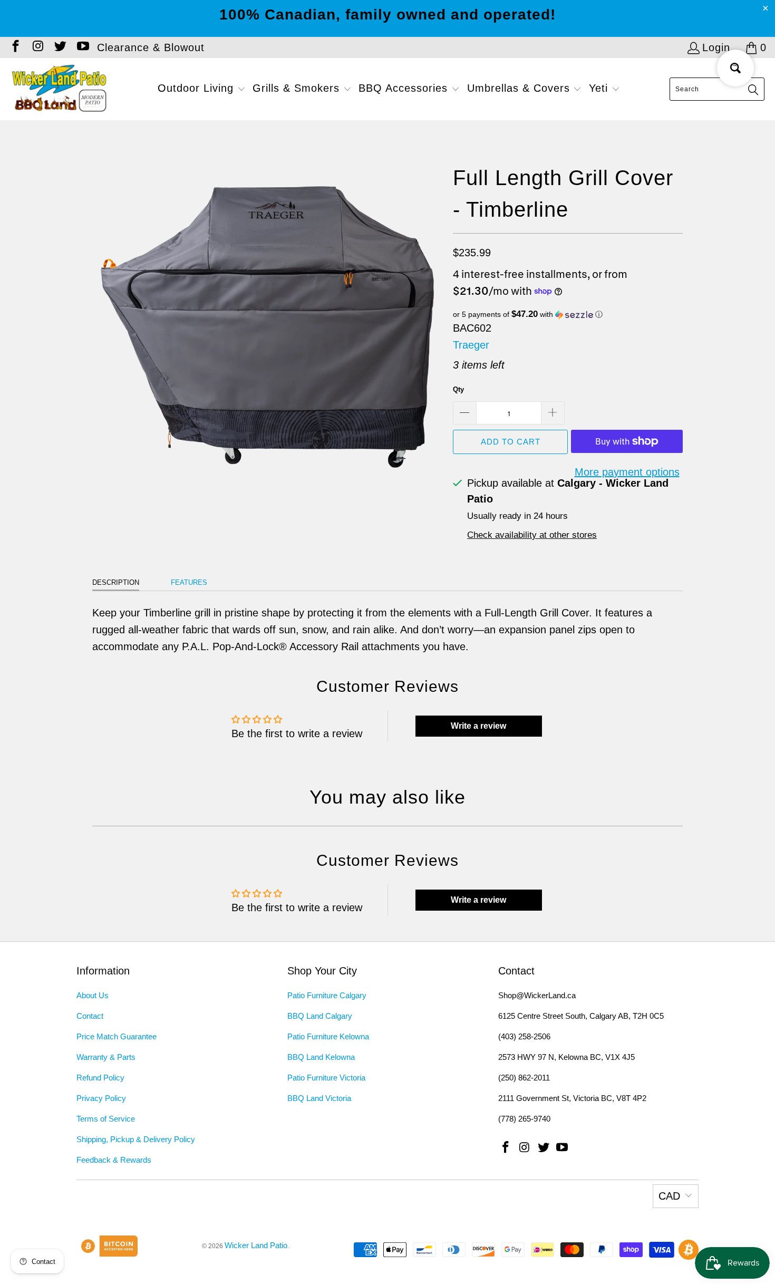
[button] (202, 89)
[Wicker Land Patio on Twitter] (59, 47)
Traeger (471, 345)
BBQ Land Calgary (319, 1015)
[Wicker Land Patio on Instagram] (37, 47)
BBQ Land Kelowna (321, 1057)
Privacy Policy (101, 1098)
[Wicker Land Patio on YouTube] (82, 47)
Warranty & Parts (105, 1057)
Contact (89, 1015)
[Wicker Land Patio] (59, 89)
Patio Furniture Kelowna (328, 1036)
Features (189, 582)
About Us (92, 995)
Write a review (478, 725)
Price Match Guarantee (116, 1036)
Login (716, 47)
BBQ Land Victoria (319, 1098)
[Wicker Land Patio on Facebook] (15, 47)
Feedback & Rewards (113, 1159)
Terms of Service (105, 1118)
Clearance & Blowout (151, 47)
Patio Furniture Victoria (326, 1077)
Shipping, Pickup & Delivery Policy (135, 1139)
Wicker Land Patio (256, 1245)
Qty (458, 389)
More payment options (627, 472)
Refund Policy (100, 1077)
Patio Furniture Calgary (326, 995)
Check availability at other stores (532, 535)
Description (115, 582)
